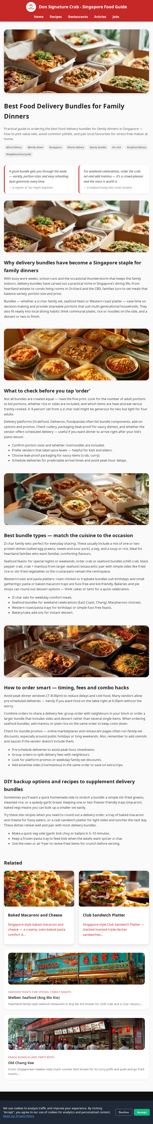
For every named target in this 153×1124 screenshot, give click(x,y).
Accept (142, 1112)
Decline (124, 1112)
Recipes (56, 17)
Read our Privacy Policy (18, 1116)
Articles (100, 17)
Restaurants (78, 17)
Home (38, 17)
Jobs (116, 17)
